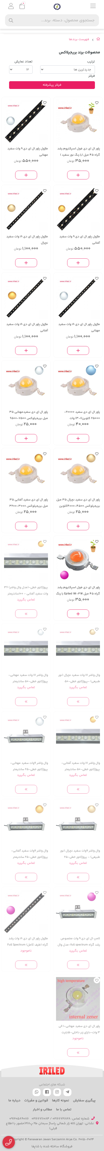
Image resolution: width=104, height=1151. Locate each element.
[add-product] (78, 175)
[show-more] (26, 613)
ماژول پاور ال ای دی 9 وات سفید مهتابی (27, 151)
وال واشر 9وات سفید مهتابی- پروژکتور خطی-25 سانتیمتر (29, 766)
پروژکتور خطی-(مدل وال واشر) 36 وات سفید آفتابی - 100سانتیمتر (26, 590)
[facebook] (46, 1092)
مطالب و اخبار (42, 1109)
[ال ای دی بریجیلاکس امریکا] (26, 209)
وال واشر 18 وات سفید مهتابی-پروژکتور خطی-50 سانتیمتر (28, 678)
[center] (11, 20)
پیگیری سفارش (84, 1100)
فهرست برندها (79, 39)
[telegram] (67, 1092)
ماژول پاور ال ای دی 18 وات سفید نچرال (27, 239)
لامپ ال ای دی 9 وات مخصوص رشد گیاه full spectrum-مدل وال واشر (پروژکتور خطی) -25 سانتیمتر (79, 942)
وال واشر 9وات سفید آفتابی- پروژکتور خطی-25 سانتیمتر (29, 854)
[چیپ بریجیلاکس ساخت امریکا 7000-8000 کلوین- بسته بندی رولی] (78, 999)
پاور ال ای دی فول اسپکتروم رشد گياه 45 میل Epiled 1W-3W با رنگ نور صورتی (78, 590)
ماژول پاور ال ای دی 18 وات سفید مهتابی (79, 327)
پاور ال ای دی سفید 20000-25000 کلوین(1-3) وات (82, 415)
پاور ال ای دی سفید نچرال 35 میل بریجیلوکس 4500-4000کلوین (78, 502)
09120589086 (19, 1118)
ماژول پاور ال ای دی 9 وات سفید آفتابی (79, 239)
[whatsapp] (36, 1092)
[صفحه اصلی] (98, 40)
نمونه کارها (60, 1100)
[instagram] (57, 1092)
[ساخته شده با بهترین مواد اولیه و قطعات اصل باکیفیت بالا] (78, 648)
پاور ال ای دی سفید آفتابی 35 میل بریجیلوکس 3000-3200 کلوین (28, 503)
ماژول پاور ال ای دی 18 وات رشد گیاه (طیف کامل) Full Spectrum (27, 941)
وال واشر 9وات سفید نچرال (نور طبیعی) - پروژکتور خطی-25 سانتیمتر (80, 854)
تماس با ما (63, 1109)
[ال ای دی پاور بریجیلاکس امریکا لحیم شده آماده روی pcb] (26, 121)
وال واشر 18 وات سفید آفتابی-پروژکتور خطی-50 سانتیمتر (80, 766)
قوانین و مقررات (36, 1100)
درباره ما (14, 1100)
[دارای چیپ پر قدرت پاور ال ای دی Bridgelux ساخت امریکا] (78, 911)
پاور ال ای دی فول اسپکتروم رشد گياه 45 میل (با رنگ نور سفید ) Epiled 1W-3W (78, 152)
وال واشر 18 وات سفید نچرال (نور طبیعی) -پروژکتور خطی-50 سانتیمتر (79, 678)
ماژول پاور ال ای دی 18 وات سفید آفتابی (27, 327)
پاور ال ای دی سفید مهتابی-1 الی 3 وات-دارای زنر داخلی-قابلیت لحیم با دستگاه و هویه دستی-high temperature (79, 1029)
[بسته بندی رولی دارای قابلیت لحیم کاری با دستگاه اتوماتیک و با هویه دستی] (26, 384)
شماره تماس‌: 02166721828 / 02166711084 (60, 1118)
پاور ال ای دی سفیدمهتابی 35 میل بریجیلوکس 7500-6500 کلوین (28, 415)
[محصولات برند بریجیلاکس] (52, 1071)
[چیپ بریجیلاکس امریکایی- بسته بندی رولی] (78, 384)
